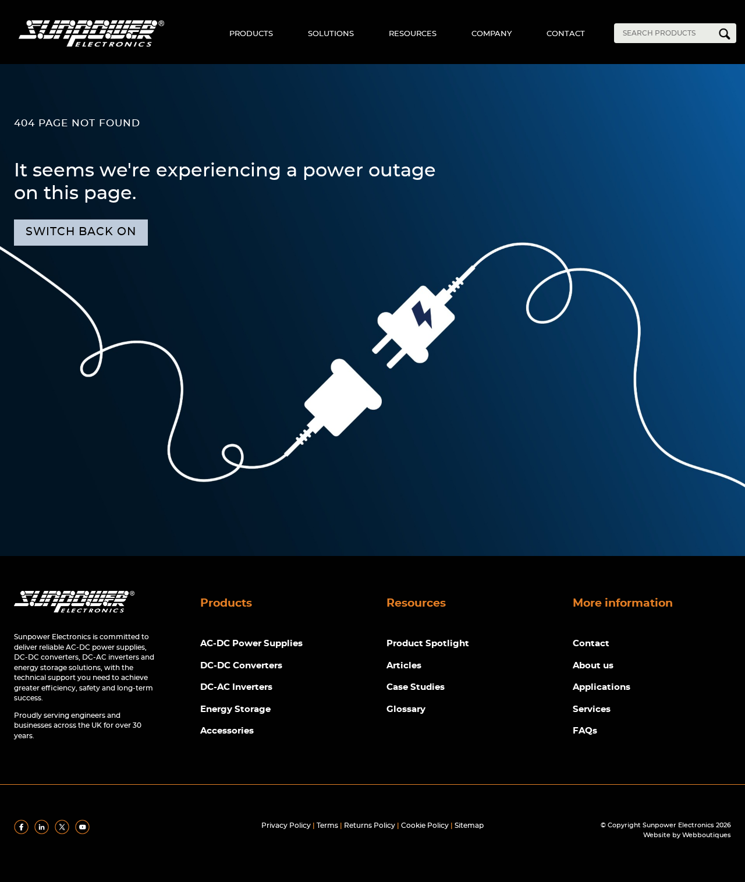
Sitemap (469, 825)
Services (592, 709)
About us (593, 665)
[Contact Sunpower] (74, 615)
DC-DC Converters (241, 665)
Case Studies (415, 687)
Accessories (227, 731)
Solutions (331, 34)
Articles (403, 665)
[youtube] (84, 831)
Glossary (405, 709)
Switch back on (81, 232)
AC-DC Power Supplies (251, 643)
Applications (601, 687)
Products (251, 34)
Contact (566, 34)
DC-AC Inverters (236, 687)
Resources (413, 34)
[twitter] (64, 831)
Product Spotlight (427, 643)
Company (491, 34)
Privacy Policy (286, 825)
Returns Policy (369, 825)
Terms (327, 825)
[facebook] (23, 831)
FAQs (585, 731)
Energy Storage (235, 709)
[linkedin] (43, 831)
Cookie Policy (425, 825)
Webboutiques (706, 835)
